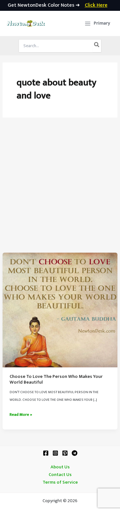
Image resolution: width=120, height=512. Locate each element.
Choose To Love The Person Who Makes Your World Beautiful (56, 379)
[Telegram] (74, 453)
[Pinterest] (65, 453)
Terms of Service (60, 482)
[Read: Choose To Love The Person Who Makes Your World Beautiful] (60, 310)
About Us (60, 467)
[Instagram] (55, 453)
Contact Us (60, 475)
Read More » (21, 415)
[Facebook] (46, 453)
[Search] (97, 46)
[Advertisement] (60, 189)
